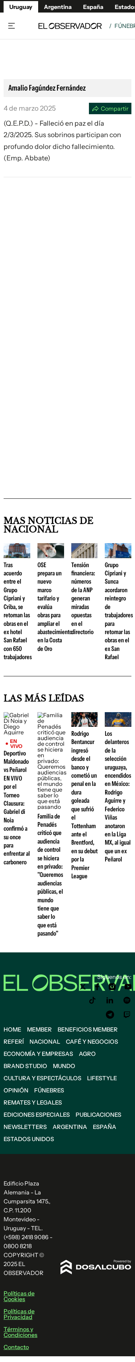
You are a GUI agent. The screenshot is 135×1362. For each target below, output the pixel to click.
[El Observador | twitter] (83, 986)
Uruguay (20, 6)
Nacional (45, 1041)
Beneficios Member (88, 1029)
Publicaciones (98, 1114)
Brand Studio (25, 1065)
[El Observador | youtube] (128, 986)
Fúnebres (49, 1090)
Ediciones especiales (37, 1114)
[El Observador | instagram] (112, 986)
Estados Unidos (29, 1139)
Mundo (64, 1065)
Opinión (16, 1090)
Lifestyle (102, 1078)
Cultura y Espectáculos (42, 1078)
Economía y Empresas (38, 1053)
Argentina (70, 1126)
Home (12, 1029)
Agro (87, 1053)
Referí (14, 1041)
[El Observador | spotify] (127, 1000)
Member (39, 1029)
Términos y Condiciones (20, 1331)
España (104, 1126)
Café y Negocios (92, 1041)
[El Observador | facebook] (97, 986)
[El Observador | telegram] (109, 1014)
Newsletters (25, 1126)
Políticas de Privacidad (19, 1314)
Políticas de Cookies (19, 1296)
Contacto (16, 1347)
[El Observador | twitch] (127, 1014)
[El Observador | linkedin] (109, 1000)
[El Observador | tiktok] (92, 1000)
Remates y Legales (33, 1102)
